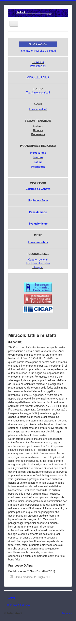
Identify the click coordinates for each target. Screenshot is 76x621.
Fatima (38, 162)
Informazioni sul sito (18, 604)
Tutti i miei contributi (38, 92)
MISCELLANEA (38, 77)
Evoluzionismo (38, 223)
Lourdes (38, 157)
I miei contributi (38, 109)
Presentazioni (38, 66)
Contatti (11, 598)
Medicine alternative (38, 263)
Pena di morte (38, 212)
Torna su (67, 613)
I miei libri (38, 62)
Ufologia (37, 267)
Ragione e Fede (38, 200)
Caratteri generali (38, 259)
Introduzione (38, 152)
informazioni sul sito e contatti (38, 50)
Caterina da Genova (38, 188)
